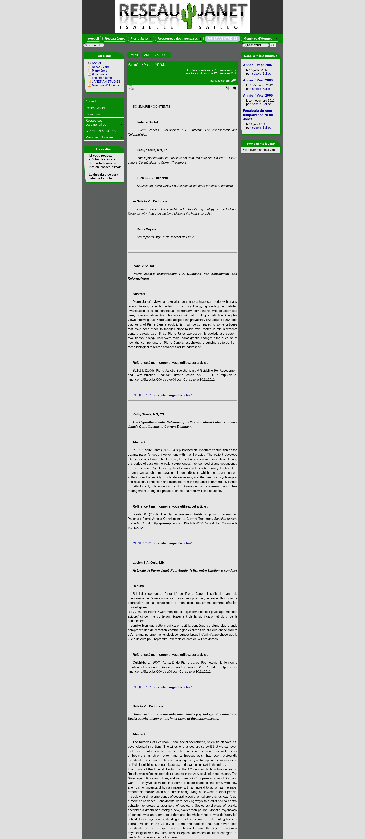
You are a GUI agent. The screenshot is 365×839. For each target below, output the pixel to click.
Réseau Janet (115, 38)
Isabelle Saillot (224, 80)
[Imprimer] (131, 87)
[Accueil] (182, 32)
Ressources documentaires (178, 38)
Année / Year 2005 (258, 96)
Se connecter (94, 45)
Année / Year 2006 (258, 80)
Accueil (93, 38)
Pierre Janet (140, 38)
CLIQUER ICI (161, 395)
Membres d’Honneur (259, 38)
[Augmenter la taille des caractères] (227, 89)
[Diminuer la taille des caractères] (235, 89)
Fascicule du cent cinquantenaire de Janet (258, 115)
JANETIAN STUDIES (222, 38)
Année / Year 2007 (258, 65)
